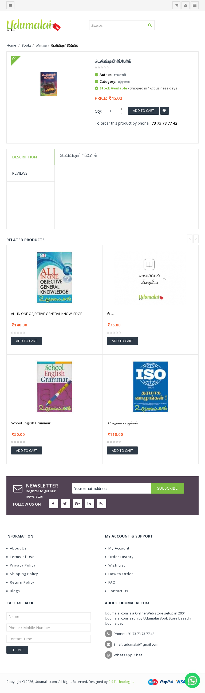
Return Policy (22, 582)
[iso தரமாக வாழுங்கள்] (151, 386)
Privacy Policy (23, 565)
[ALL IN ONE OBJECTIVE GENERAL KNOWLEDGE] (54, 277)
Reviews (19, 173)
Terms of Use (22, 556)
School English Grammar (30, 423)
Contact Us (118, 590)
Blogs (15, 590)
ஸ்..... (110, 313)
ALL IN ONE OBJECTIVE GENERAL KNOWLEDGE (46, 313)
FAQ (112, 582)
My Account (118, 548)
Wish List (116, 565)
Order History (121, 556)
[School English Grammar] (54, 386)
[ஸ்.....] (150, 277)
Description (24, 156)
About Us (18, 548)
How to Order (120, 573)
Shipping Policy (24, 573)
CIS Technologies (121, 681)
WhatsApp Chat (128, 655)
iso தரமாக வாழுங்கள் (122, 423)
